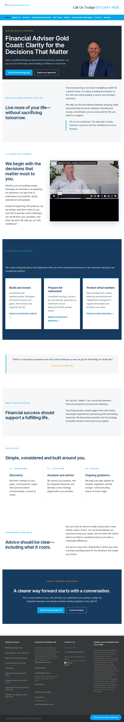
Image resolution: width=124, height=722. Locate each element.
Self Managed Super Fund (13, 648)
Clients (67, 17)
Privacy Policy (39, 697)
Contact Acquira (76, 610)
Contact (97, 17)
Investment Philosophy (82, 17)
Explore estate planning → (100, 313)
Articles (107, 17)
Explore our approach (46, 72)
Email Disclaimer (40, 668)
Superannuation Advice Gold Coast (17, 653)
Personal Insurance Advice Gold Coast (16, 681)
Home (7, 17)
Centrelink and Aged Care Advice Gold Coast (16, 696)
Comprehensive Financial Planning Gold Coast (16, 689)
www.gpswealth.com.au (43, 662)
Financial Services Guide (43, 692)
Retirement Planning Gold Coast (16, 658)
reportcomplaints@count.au (44, 704)
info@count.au (40, 684)
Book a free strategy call (19, 72)
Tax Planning (9, 668)
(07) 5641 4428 (107, 7)
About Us (16, 17)
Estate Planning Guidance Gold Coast (15, 674)
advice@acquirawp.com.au (75, 652)
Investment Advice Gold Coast (15, 663)
